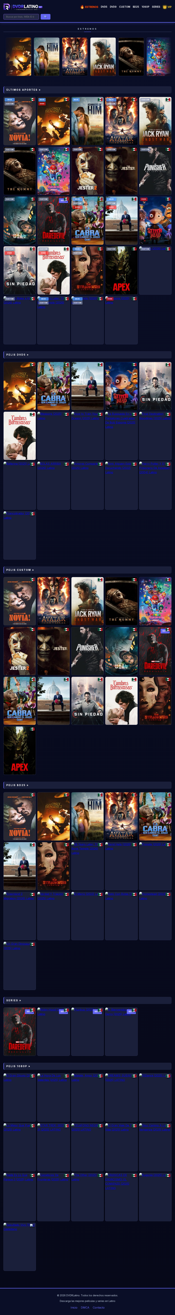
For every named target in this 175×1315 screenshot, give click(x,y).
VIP (167, 7)
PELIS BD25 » (17, 785)
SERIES (156, 6)
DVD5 (104, 6)
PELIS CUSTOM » (20, 569)
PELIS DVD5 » (17, 354)
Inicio (74, 1307)
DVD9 (113, 6)
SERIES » (13, 1000)
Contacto (99, 1307)
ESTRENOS (89, 7)
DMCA (85, 1307)
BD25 (136, 6)
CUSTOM (124, 6)
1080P (145, 6)
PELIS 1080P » (18, 1066)
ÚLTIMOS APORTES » (23, 89)
